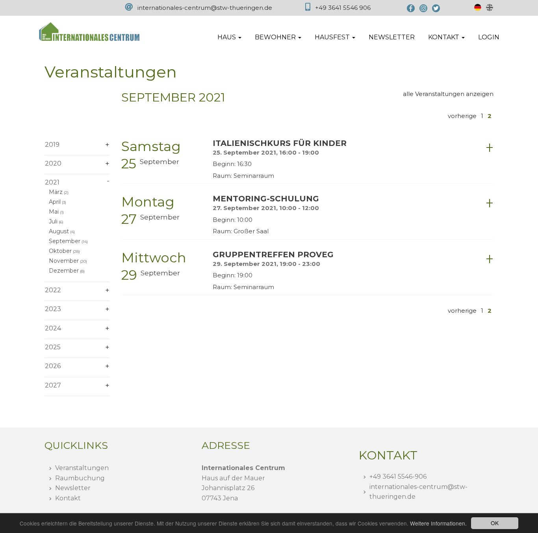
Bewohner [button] (276, 37)
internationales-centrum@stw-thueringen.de (204, 7)
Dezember (64, 270)
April (55, 201)
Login (488, 37)
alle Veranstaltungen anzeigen (448, 94)
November (64, 260)
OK (495, 523)
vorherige (462, 116)
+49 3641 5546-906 (398, 476)
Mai (54, 211)
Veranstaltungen (82, 468)
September (64, 241)
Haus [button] (227, 37)
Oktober (60, 251)
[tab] (307, 159)
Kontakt (68, 498)
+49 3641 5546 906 (343, 7)
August (59, 231)
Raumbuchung (80, 478)
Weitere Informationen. (438, 523)
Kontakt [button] (444, 37)
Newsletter (392, 37)
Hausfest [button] (333, 37)
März (56, 191)
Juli (53, 221)
